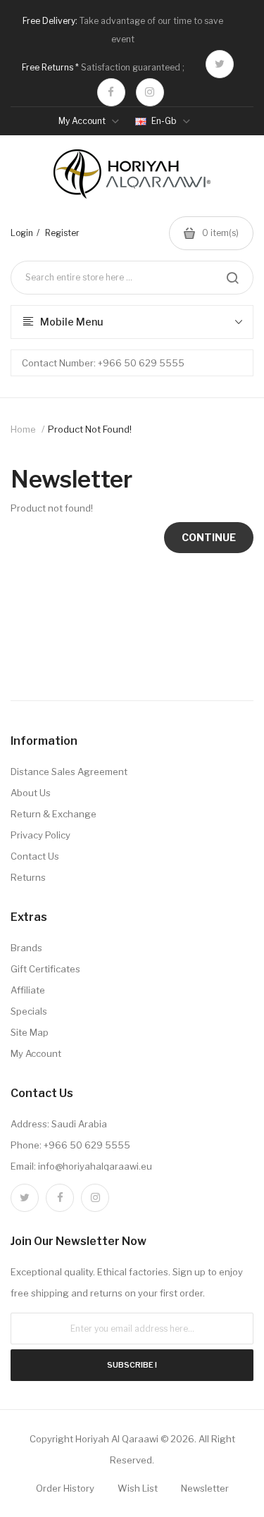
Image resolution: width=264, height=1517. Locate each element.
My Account (36, 1053)
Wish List (138, 1488)
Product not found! (90, 429)
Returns (28, 877)
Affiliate (28, 990)
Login (22, 233)
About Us (31, 792)
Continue (209, 537)
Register (62, 233)
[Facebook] (111, 92)
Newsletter (205, 1488)
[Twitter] (220, 64)
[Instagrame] (150, 92)
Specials (29, 1011)
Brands (26, 947)
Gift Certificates (45, 968)
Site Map (30, 1032)
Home (23, 429)
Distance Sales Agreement (69, 771)
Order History (65, 1488)
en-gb (164, 121)
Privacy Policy (40, 835)
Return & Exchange (53, 813)
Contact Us (35, 856)
